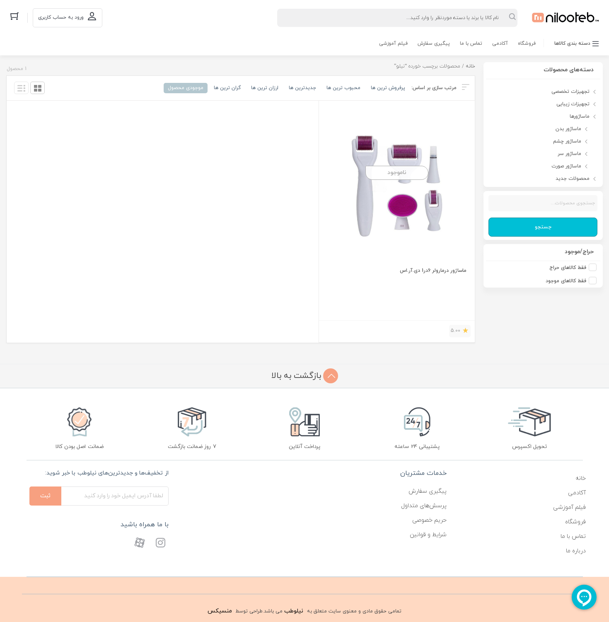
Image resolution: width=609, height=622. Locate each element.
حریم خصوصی (429, 520)
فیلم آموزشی (393, 43)
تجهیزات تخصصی (570, 91)
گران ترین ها (227, 88)
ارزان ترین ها (264, 88)
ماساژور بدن (568, 129)
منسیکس (220, 611)
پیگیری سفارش (434, 43)
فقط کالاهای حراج (567, 267)
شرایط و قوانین (428, 535)
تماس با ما (471, 43)
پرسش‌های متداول (424, 506)
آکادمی (500, 43)
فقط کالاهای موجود (566, 281)
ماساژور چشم (567, 141)
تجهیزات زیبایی (573, 104)
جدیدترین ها (302, 88)
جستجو (543, 227)
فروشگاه (527, 43)
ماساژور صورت (566, 166)
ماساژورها (580, 116)
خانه (470, 66)
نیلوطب (293, 611)
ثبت (45, 496)
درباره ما (576, 551)
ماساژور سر (569, 153)
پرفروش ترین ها (388, 88)
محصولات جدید (573, 178)
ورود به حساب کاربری (61, 17)
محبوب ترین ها (343, 88)
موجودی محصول (185, 88)
